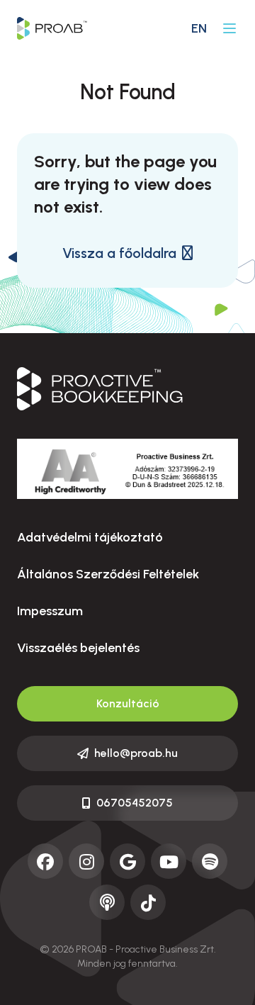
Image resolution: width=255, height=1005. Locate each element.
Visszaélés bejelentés (78, 648)
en (199, 28)
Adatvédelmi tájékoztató (90, 537)
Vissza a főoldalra (119, 253)
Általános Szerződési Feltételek (108, 574)
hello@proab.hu (136, 753)
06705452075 (134, 802)
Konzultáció (127, 703)
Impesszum (50, 611)
